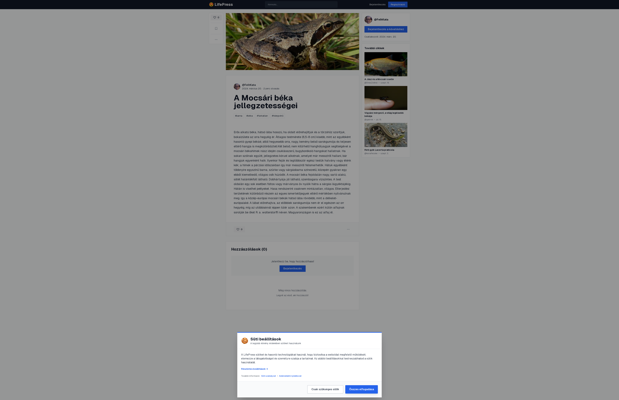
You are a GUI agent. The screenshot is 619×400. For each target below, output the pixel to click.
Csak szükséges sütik (325, 389)
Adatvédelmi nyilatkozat (290, 376)
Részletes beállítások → (254, 369)
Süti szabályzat (268, 376)
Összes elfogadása (361, 389)
